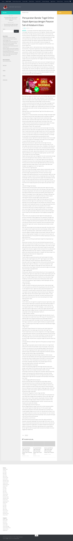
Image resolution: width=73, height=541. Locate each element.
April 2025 (4, 491)
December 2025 (6, 480)
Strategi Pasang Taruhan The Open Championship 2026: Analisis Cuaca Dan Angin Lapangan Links (10, 39)
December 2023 (6, 513)
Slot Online (66, 1)
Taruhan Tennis (60, 1)
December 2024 (6, 496)
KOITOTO (24, 30)
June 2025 (4, 488)
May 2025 (4, 490)
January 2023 (5, 514)
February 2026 (5, 477)
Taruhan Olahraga (45, 1)
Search (4, 29)
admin (24, 28)
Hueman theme (16, 538)
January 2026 (5, 479)
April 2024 (4, 508)
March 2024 (5, 509)
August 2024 (5, 502)
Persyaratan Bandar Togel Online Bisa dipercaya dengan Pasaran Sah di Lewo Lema (37, 450)
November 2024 (6, 498)
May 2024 (4, 506)
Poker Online (31, 1)
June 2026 (4, 472)
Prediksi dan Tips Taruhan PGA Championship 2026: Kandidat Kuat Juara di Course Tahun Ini (10, 46)
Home (3, 1)
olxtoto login (5, 79)
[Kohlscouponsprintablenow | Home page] (5, 7)
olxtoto (4, 70)
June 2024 (4, 505)
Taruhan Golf (38, 1)
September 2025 (6, 484)
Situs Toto (4, 65)
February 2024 (5, 510)
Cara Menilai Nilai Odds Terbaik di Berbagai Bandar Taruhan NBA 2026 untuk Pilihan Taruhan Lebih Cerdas (10, 54)
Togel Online (52, 1)
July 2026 (4, 470)
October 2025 (5, 483)
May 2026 (4, 473)
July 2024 (4, 503)
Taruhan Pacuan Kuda (16, 1)
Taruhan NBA (24, 1)
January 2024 (5, 512)
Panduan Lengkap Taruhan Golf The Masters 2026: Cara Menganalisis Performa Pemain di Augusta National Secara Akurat (11, 50)
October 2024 (5, 499)
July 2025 (4, 487)
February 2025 (5, 494)
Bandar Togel (8, 1)
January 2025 (5, 495)
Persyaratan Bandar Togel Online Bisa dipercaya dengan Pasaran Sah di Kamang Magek (27, 450)
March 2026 (5, 476)
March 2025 (5, 492)
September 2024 (6, 501)
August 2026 (5, 469)
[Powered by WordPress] (7, 538)
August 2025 (5, 485)
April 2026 (4, 474)
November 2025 (6, 481)
